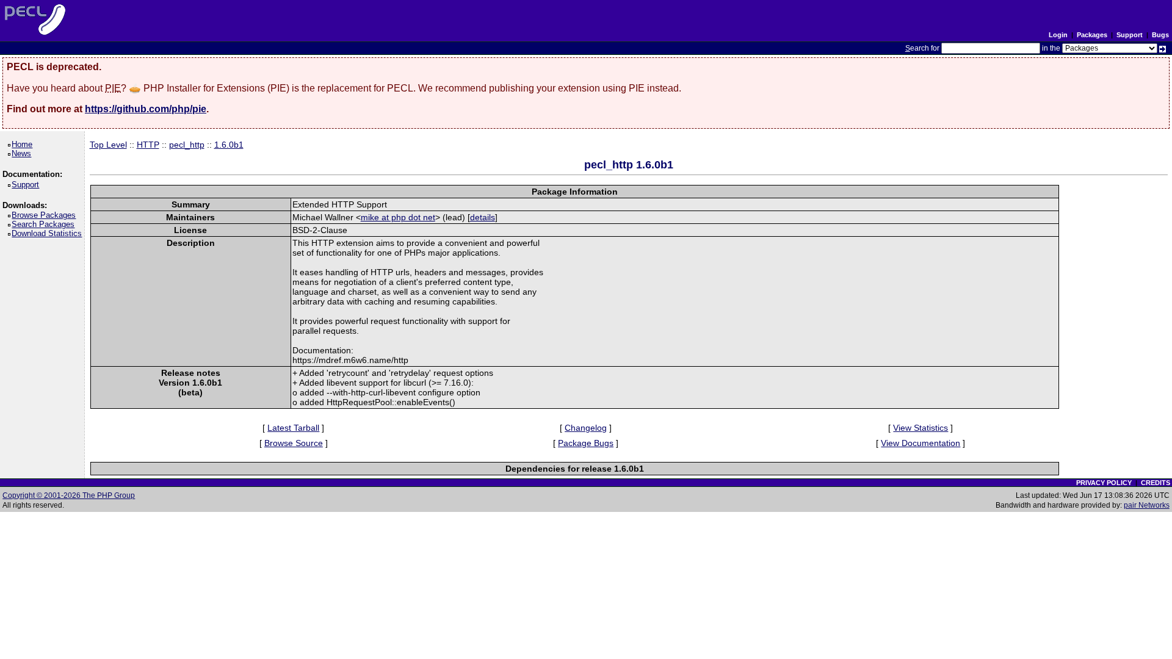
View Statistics (920, 428)
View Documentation (920, 443)
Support (1129, 34)
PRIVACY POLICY (1104, 482)
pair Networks (1147, 505)
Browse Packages (45, 215)
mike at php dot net (398, 217)
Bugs (1160, 34)
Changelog (586, 428)
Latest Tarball (293, 428)
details (482, 217)
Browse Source (293, 443)
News (23, 153)
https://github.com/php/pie (145, 109)
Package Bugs (585, 443)
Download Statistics (48, 233)
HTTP (148, 144)
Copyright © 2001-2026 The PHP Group (68, 495)
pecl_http (186, 144)
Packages (1092, 34)
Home (24, 144)
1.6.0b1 (229, 144)
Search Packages (45, 224)
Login (1058, 34)
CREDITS (1155, 482)
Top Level (108, 144)
